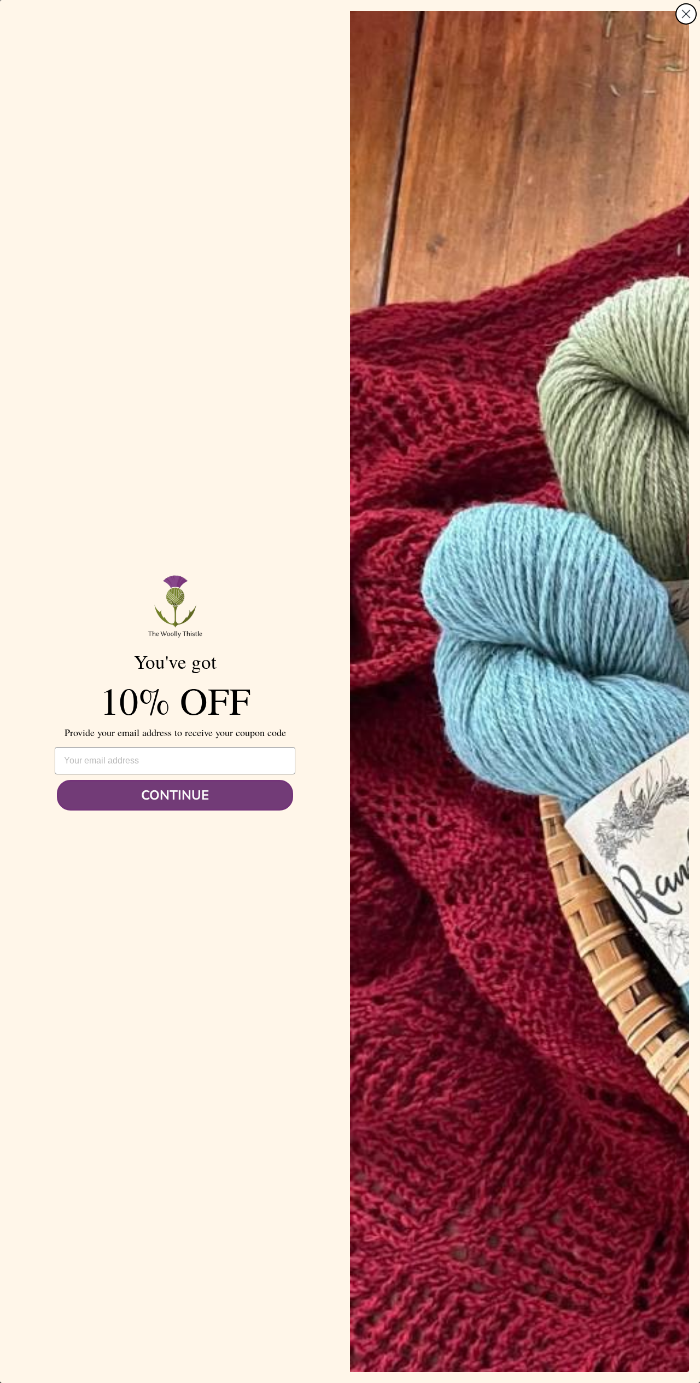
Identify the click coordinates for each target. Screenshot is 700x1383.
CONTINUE (175, 795)
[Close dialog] (686, 14)
